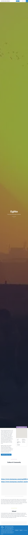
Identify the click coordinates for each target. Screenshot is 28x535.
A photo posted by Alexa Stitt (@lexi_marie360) (10, 496)
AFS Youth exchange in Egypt (6, 454)
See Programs (14, 216)
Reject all (21, 530)
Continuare (16, 530)
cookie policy (3, 530)
